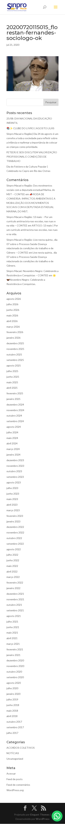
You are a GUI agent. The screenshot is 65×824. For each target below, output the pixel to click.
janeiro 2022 (13, 588)
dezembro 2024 (15, 404)
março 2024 (13, 448)
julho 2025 (12, 371)
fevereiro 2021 (14, 649)
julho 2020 (12, 688)
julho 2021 (12, 621)
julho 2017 (12, 732)
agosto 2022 (13, 549)
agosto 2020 (13, 682)
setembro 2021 (15, 610)
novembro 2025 (15, 348)
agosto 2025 (13, 365)
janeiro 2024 (13, 454)
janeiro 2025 (13, 398)
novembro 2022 (15, 532)
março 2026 (13, 326)
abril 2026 (12, 321)
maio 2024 (12, 437)
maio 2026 (12, 315)
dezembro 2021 (15, 593)
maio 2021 (12, 632)
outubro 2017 (14, 721)
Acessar (11, 773)
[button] (57, 816)
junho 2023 (12, 493)
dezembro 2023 (15, 460)
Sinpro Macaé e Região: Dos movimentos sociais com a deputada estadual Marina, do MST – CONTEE (30, 190)
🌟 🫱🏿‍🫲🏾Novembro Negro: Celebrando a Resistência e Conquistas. (31, 280)
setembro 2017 (15, 727)
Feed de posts (14, 779)
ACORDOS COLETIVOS (20, 747)
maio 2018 (12, 710)
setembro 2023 (15, 476)
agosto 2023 (13, 482)
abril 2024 (12, 443)
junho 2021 (12, 627)
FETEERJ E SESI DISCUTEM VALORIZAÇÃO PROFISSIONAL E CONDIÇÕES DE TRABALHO (31, 156)
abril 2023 (12, 504)
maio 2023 (12, 499)
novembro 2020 (15, 666)
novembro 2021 (15, 599)
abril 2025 (12, 387)
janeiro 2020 (13, 693)
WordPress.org (15, 790)
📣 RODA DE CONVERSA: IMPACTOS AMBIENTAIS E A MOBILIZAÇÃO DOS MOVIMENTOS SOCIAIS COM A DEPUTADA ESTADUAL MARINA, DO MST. (30, 203)
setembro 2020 (15, 677)
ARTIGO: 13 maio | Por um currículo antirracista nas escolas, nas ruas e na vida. (32, 230)
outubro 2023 (14, 471)
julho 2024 (12, 432)
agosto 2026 (13, 298)
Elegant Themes (39, 814)
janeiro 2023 (13, 521)
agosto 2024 (13, 426)
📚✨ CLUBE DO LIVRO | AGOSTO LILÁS (30, 128)
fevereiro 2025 (14, 393)
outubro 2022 (14, 538)
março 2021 (13, 643)
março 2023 (13, 510)
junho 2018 (12, 705)
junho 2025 (12, 376)
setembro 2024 (15, 421)
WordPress (42, 818)
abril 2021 (12, 638)
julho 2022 (12, 554)
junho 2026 (12, 309)
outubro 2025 (14, 354)
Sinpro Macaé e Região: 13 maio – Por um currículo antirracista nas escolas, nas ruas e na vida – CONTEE (31, 221)
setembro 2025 (15, 359)
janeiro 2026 (13, 337)
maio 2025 (12, 382)
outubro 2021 (14, 604)
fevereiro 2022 (14, 582)
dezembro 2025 (15, 343)
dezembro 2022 (15, 526)
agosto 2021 (13, 615)
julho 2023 (12, 488)
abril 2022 (12, 571)
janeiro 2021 (13, 654)
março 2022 (13, 576)
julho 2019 (12, 699)
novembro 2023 (15, 465)
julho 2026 (12, 304)
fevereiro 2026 (14, 332)
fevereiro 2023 (14, 515)
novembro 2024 (15, 410)
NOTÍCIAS (12, 753)
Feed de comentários (18, 784)
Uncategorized (14, 758)
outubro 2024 (14, 415)
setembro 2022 (15, 543)
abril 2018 (12, 716)
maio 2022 (12, 565)
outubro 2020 (14, 671)
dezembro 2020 (15, 660)
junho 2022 (12, 560)
